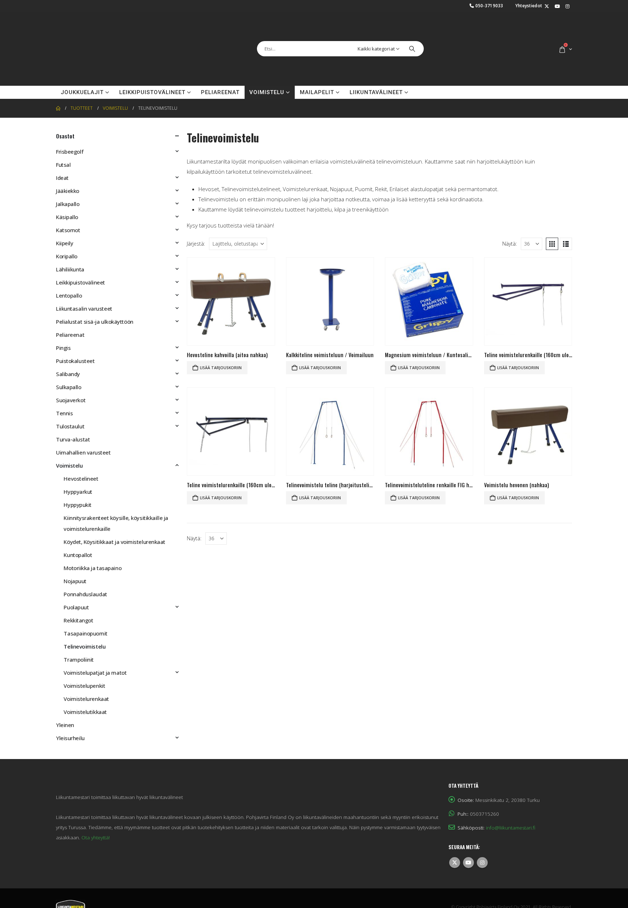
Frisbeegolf (69, 151)
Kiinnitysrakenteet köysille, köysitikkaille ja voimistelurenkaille (116, 523)
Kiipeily (64, 243)
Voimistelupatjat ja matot (95, 672)
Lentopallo (69, 295)
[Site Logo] (92, 48)
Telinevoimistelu (84, 646)
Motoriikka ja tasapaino (92, 568)
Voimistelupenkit (84, 685)
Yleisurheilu (70, 738)
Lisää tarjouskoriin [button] (221, 367)
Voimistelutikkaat (85, 711)
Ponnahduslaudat (85, 594)
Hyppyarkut (78, 491)
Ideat (62, 177)
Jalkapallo (68, 203)
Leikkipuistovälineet (152, 92)
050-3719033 (489, 5)
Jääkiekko (67, 190)
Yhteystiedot (528, 5)
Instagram (482, 862)
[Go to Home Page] (58, 108)
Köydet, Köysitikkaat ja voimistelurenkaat (114, 541)
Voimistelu (266, 92)
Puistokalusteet (75, 360)
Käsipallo (67, 217)
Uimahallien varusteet (83, 452)
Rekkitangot (78, 620)
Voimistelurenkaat (86, 698)
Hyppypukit (78, 504)
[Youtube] (557, 6)
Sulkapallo (68, 387)
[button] (552, 244)
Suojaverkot (70, 400)
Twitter (454, 862)
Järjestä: (196, 243)
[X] (546, 6)
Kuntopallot (78, 554)
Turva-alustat (73, 439)
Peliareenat (220, 92)
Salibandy (68, 374)
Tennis (64, 413)
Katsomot (68, 230)
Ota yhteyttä (439, 92)
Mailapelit (317, 92)
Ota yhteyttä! (95, 837)
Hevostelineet (81, 478)
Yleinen (65, 725)
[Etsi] (412, 48)
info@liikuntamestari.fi (510, 827)
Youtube (468, 862)
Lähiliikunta (70, 269)
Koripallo (66, 256)
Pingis (63, 347)
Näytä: (509, 243)
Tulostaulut (70, 426)
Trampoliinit (79, 659)
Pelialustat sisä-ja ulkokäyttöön (94, 321)
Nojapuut (75, 581)
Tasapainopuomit (85, 633)
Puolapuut (76, 607)
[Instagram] (567, 6)
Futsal (63, 164)
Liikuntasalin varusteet (84, 308)
